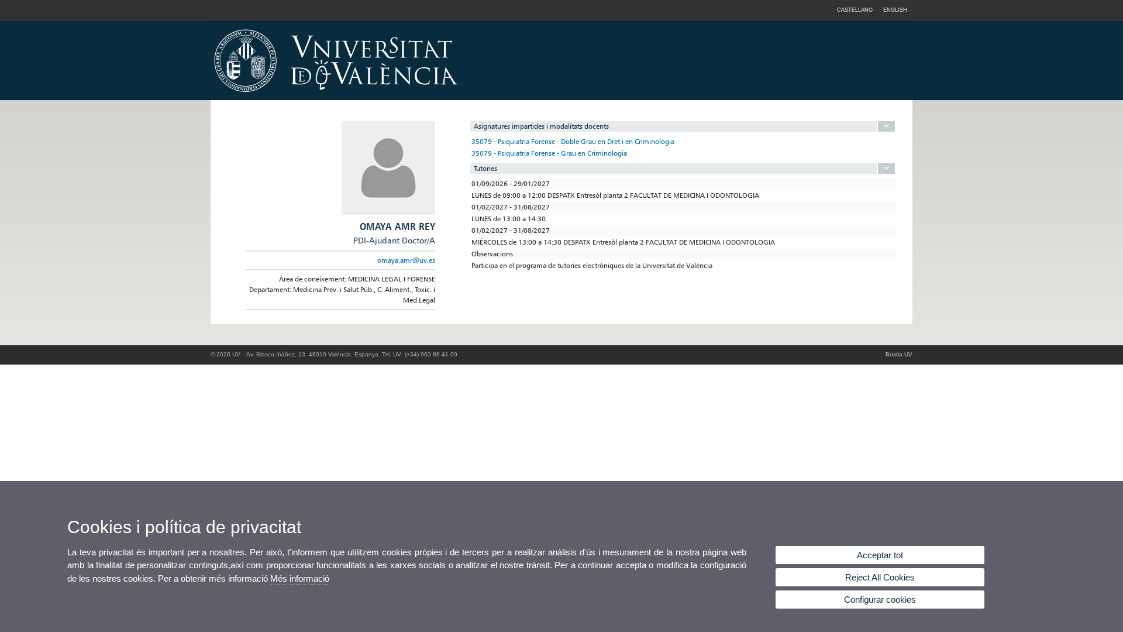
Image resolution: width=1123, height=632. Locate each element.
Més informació (299, 578)
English (895, 10)
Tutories (485, 168)
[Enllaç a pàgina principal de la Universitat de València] (436, 96)
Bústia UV (899, 354)
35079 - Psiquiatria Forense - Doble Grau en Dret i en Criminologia (572, 141)
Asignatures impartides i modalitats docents (541, 126)
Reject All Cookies (880, 577)
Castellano (855, 10)
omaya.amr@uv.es (406, 260)
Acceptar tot (880, 555)
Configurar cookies (880, 599)
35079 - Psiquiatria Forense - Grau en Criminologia (549, 153)
